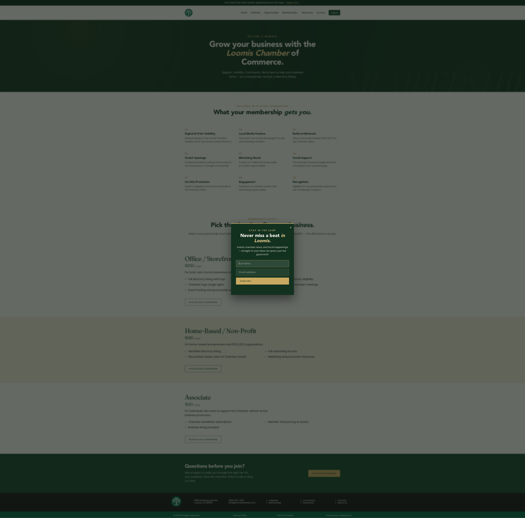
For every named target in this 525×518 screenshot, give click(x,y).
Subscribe (245, 280)
